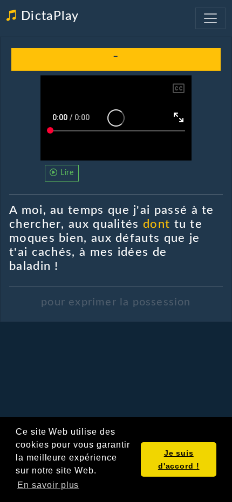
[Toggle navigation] (210, 18)
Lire (66, 173)
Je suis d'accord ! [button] (179, 459)
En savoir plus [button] (48, 485)
